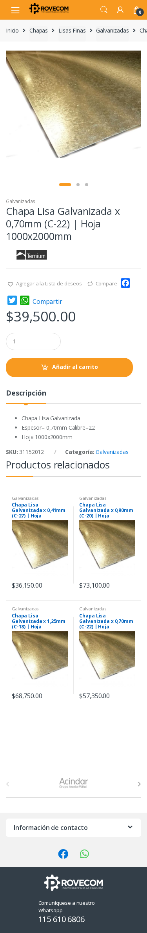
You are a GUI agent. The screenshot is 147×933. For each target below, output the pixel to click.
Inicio (12, 30)
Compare (106, 283)
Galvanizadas (112, 30)
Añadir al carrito (75, 366)
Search (104, 9)
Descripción (26, 393)
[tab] (26, 396)
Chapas (38, 30)
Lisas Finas (71, 30)
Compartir (47, 301)
